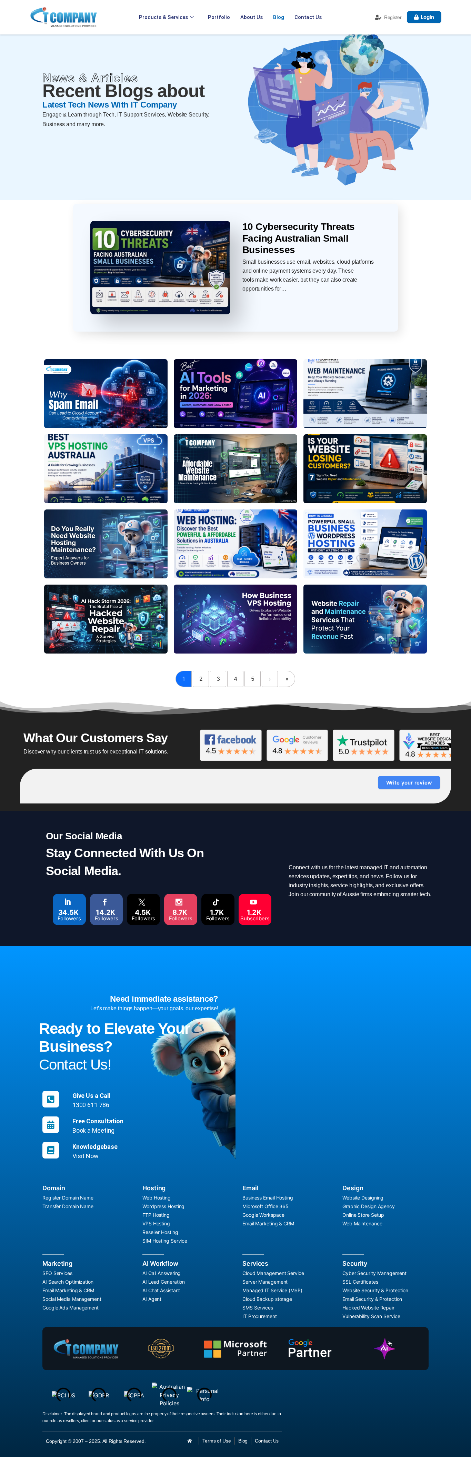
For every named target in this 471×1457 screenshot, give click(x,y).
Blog (278, 17)
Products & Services (163, 17)
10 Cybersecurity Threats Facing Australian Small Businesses (298, 238)
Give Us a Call (91, 1095)
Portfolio (219, 17)
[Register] (378, 17)
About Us (251, 17)
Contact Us (308, 17)
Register (393, 17)
